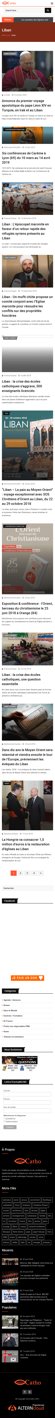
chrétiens (26, 1205)
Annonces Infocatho (12, 147)
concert (6, 1211)
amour (24, 1200)
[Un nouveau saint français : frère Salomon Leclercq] (10, 1340)
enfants (6, 1216)
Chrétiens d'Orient (40, 1205)
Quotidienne (10, 1119)
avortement (35, 1200)
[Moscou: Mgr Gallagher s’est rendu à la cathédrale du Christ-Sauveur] (10, 1261)
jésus (45, 1221)
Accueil (7, 35)
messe (23, 1227)
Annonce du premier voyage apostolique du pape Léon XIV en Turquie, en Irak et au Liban (26, 105)
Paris (50, 1232)
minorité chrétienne (37, 1227)
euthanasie (31, 1216)
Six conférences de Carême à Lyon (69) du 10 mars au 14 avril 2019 (26, 158)
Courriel (6, 1091)
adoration (7, 1200)
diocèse (34, 1211)
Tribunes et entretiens (14, 1037)
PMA (5, 1237)
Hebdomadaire (11, 1121)
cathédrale (7, 1205)
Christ (17, 1205)
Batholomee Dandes (12, 744)
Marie (15, 1227)
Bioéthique (47, 1200)
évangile (36, 1242)
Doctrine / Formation (13, 1016)
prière (12, 1237)
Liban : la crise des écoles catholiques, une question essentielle (21, 679)
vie (29, 1242)
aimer (16, 1200)
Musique (6, 1232)
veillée (14, 1242)
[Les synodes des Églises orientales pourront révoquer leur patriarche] (10, 1278)
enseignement (18, 1216)
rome (41, 1237)
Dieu (26, 1211)
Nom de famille (9, 1107)
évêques (46, 1242)
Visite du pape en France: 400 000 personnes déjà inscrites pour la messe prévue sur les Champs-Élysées (36, 1297)
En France (8, 1021)
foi (4, 1221)
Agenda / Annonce (12, 1000)
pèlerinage (22, 1237)
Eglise (43, 1211)
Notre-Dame (18, 1232)
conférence (17, 1211)
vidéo (22, 1242)
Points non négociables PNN (17, 1026)
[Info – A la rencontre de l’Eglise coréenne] (10, 1356)
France (22, 1221)
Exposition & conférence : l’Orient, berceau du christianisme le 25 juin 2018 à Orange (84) (27, 608)
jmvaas (7, 95)
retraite (33, 1237)
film (49, 1216)
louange (6, 1227)
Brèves (7, 1005)
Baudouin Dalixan (11, 834)
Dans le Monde (10, 1010)
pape (28, 1232)
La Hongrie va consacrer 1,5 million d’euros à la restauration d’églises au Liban (26, 844)
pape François (39, 1232)
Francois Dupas (10, 218)
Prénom (6, 1099)
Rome (6, 1031)
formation (12, 1221)
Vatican (6, 1242)
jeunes (37, 1221)
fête (30, 1221)
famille (42, 1216)
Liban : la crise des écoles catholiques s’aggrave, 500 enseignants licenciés (22, 386)
